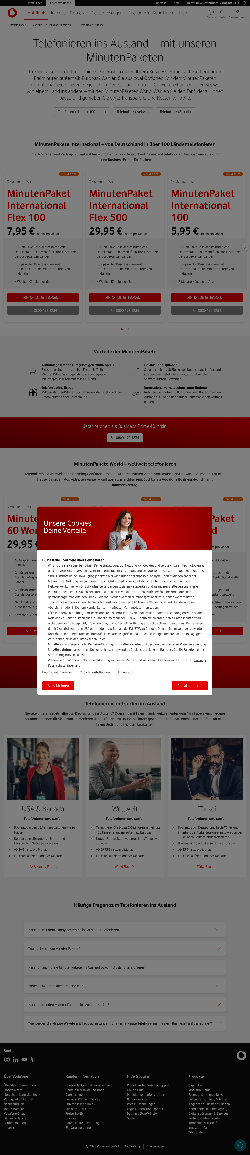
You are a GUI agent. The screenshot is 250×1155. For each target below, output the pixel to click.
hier (110, 576)
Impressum (125, 672)
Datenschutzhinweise (57, 672)
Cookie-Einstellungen (95, 672)
